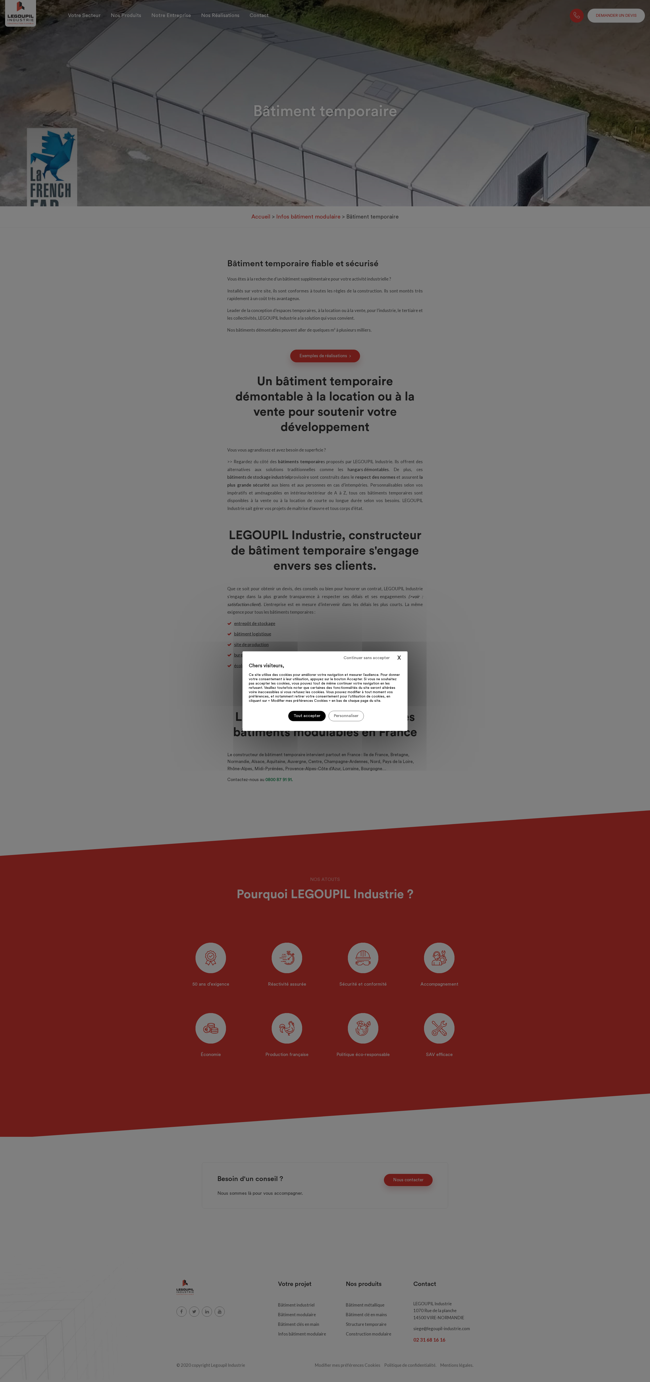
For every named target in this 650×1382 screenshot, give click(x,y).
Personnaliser (346, 716)
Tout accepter (307, 716)
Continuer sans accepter (367, 658)
